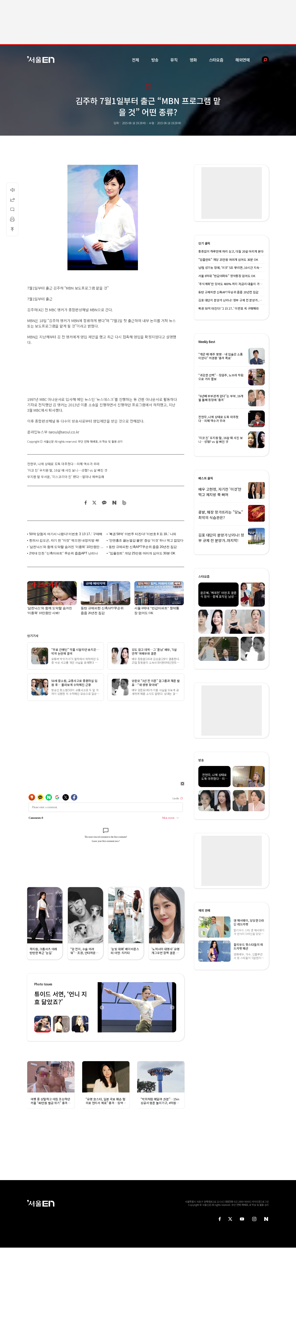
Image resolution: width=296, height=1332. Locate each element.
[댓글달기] (12, 209)
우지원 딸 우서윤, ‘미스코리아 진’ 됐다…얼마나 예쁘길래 (65, 476)
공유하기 (12, 199)
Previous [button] (102, 1007)
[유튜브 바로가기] (242, 1218)
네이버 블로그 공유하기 (114, 502)
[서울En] (40, 59)
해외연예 (242, 60)
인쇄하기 (12, 219)
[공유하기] (12, 199)
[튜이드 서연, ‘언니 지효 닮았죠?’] (137, 1007)
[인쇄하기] (12, 219)
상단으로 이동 (12, 229)
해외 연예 (204, 910)
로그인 (265, 1201)
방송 (154, 60)
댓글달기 (12, 209)
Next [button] (172, 1007)
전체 (135, 60)
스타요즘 (216, 60)
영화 (193, 60)
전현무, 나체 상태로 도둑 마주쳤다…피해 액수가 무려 (63, 463)
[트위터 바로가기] (230, 1218)
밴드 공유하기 (124, 502)
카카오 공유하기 (104, 502)
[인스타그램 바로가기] (254, 1218)
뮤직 (174, 60)
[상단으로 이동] (12, 229)
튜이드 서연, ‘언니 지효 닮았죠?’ (60, 997)
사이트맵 (256, 1201)
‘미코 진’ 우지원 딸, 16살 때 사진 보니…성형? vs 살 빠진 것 (67, 470)
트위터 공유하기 (94, 502)
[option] (137, 1007)
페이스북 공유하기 (86, 502)
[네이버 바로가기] (266, 1218)
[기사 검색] (262, 59)
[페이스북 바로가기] (219, 1218)
